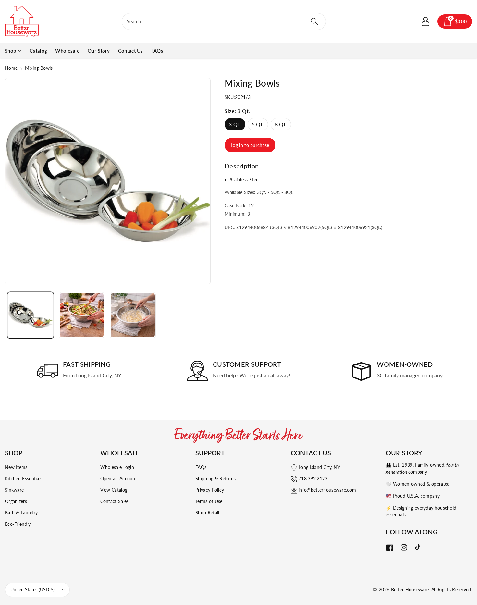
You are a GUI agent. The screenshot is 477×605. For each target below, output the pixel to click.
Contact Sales (114, 501)
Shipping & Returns (215, 478)
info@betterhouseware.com (327, 490)
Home (11, 68)
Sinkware (14, 490)
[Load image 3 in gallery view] (133, 315)
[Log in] (426, 21)
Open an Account (118, 478)
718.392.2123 (313, 478)
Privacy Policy (209, 490)
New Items (16, 467)
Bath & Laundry (21, 512)
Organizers (16, 501)
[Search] (314, 21)
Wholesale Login (117, 467)
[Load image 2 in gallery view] (82, 315)
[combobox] (224, 21)
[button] (455, 21)
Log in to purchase (250, 145)
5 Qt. (258, 124)
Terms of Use (209, 501)
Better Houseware (410, 589)
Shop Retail (207, 512)
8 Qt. (281, 124)
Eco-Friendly (18, 524)
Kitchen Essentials (23, 478)
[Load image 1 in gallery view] (30, 315)
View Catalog (114, 490)
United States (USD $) (32, 589)
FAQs (200, 467)
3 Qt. (235, 124)
